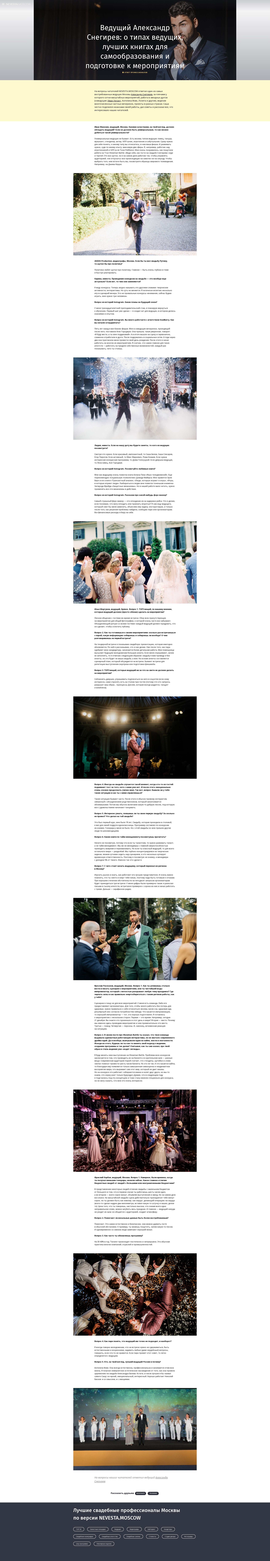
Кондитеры (168, 1529)
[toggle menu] (3, 4)
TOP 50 (78, 1529)
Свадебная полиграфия (84, 1536)
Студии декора (170, 1536)
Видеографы (134, 1529)
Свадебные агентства (110, 1536)
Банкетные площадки (98, 1529)
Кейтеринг (151, 1529)
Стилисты (152, 1536)
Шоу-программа (82, 1544)
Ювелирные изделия (104, 1544)
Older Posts (135, 1555)
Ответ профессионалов (135, 72)
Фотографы (188, 1536)
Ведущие (117, 1529)
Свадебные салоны (133, 1536)
